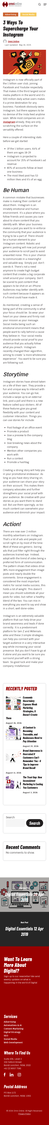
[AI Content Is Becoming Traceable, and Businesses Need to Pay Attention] (13, 735)
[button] (45, 4)
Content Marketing (13, 1028)
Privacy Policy (24, 1114)
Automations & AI (13, 1025)
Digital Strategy (12, 1032)
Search (10, 817)
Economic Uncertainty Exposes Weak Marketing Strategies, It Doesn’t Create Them (21, 708)
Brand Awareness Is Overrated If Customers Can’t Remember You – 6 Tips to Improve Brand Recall (32, 759)
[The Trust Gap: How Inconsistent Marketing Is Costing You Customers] (13, 784)
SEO (6, 1035)
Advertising (10, 14)
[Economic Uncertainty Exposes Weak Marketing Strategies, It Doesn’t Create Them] (13, 705)
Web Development (13, 1042)
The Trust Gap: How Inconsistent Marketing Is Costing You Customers (33, 782)
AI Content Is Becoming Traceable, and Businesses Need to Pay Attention (32, 734)
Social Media (28, 14)
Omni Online (13, 41)
